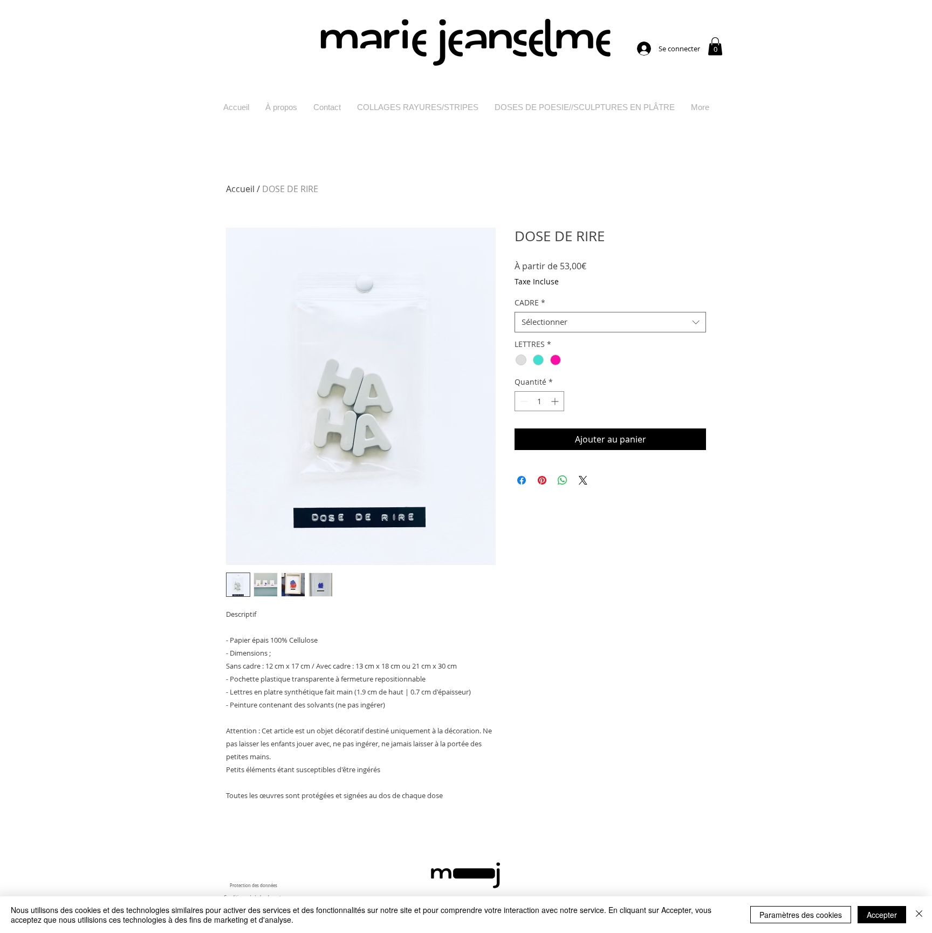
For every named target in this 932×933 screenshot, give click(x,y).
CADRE (530, 303)
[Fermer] (919, 914)
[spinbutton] (539, 401)
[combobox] (610, 322)
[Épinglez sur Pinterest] (542, 480)
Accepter (882, 914)
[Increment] (556, 401)
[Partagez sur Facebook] (521, 480)
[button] (715, 46)
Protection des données (253, 885)
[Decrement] (523, 401)
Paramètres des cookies (800, 914)
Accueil (240, 189)
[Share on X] (583, 480)
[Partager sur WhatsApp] (562, 480)
